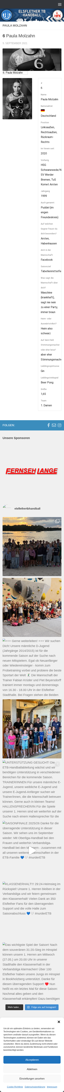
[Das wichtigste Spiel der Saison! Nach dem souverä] (32, 971)
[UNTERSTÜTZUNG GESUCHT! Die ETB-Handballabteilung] (32, 789)
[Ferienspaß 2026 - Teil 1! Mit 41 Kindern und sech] (32, 607)
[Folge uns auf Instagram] (59, 425)
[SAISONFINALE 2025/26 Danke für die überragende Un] (32, 850)
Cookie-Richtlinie (15, 1087)
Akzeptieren (32, 1059)
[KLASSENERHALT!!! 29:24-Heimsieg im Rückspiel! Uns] (32, 911)
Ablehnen (32, 1069)
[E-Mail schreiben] (54, 425)
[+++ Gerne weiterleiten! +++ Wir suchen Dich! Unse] (32, 668)
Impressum (52, 1087)
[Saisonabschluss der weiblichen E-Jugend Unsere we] (32, 728)
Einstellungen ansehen (32, 1078)
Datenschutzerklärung (35, 1087)
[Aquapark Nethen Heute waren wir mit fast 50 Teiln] (32, 546)
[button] (59, 1022)
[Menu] (59, 4)
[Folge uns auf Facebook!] (48, 425)
